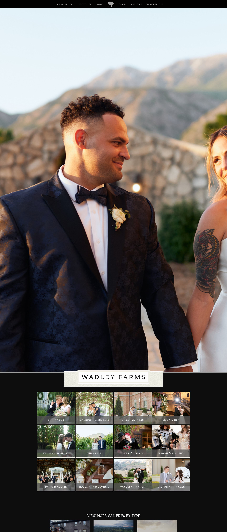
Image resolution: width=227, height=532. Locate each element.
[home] (111, 4)
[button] (62, 4)
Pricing (136, 4)
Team (122, 4)
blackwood (155, 4)
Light (100, 4)
